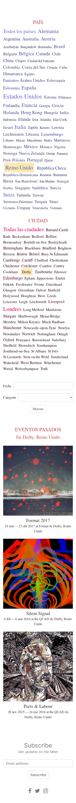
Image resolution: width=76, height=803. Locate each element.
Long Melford (33, 309)
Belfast (51, 236)
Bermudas (45, 47)
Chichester (11, 265)
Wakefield (11, 362)
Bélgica (26, 53)
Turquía (41, 201)
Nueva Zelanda (32, 153)
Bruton (22, 253)
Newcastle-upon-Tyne (39, 327)
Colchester (29, 265)
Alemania (48, 31)
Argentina (11, 39)
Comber (45, 265)
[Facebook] (30, 791)
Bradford (49, 248)
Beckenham (21, 236)
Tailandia (23, 195)
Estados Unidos (22, 96)
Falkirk (8, 284)
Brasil (59, 46)
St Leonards (12, 356)
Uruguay (23, 207)
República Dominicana (20, 174)
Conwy (59, 265)
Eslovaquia (56, 80)
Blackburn (33, 248)
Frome (39, 284)
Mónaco (46, 146)
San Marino (47, 181)
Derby (26, 271)
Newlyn (64, 327)
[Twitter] (37, 791)
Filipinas (65, 97)
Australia (30, 39)
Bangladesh (28, 47)
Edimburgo (13, 278)
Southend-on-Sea (16, 350)
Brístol (34, 253)
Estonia (50, 97)
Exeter (60, 278)
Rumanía (60, 174)
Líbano (8, 140)
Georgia (44, 105)
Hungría (51, 112)
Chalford (41, 260)
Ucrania (9, 207)
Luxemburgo (52, 134)
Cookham (10, 271)
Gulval (41, 290)
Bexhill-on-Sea (35, 242)
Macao (20, 140)
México (31, 146)
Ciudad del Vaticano (41, 60)
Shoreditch (26, 345)
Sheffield (9, 345)
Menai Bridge (50, 316)
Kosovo (45, 127)
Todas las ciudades (23, 229)
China (8, 60)
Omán (50, 153)
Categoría (9, 397)
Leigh (23, 301)
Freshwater (24, 284)
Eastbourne (43, 271)
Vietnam (56, 208)
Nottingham (46, 333)
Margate (9, 316)
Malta (48, 140)
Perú (6, 160)
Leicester (10, 301)
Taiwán (38, 195)
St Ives (53, 350)
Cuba (63, 67)
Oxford (8, 339)
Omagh (62, 333)
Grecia (58, 105)
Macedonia (34, 140)
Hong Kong (31, 112)
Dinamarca (13, 74)
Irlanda (24, 119)
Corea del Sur (33, 67)
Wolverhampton (26, 368)
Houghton (28, 295)
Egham (29, 278)
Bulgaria (10, 53)
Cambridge (11, 260)
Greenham (26, 290)
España (29, 87)
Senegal (63, 181)
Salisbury (59, 339)
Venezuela (40, 207)
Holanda (11, 112)
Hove (41, 295)
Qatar (49, 160)
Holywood (11, 295)
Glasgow (9, 289)
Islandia (45, 119)
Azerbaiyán (11, 47)
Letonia (58, 127)
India (64, 112)
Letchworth (38, 301)
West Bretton (31, 362)
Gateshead (54, 284)
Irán (35, 119)
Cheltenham (59, 260)
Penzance (23, 339)
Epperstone (45, 278)
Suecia (55, 188)
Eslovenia (11, 88)
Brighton (64, 248)
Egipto (29, 73)
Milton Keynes (29, 321)
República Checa (51, 168)
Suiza (9, 194)
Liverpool (56, 301)
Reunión (45, 175)
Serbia (8, 187)
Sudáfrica (40, 187)
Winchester (52, 362)
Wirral (8, 368)
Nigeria (59, 146)
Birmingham (13, 248)
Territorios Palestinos (18, 201)
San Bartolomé (26, 181)
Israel (8, 127)
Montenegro (12, 146)
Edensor (60, 271)
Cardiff (27, 260)
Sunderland (59, 356)
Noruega (10, 153)
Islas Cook (60, 119)
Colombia (11, 67)
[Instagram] (46, 791)
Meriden (9, 321)
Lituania (32, 134)
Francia (29, 105)
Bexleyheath (57, 242)
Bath (6, 236)
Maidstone (54, 309)
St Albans (38, 350)
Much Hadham (53, 321)
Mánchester (12, 327)
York (44, 368)
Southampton (47, 345)
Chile (56, 53)
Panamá (62, 153)
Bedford (38, 236)
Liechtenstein (13, 134)
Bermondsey (12, 242)
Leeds (51, 295)
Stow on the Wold (36, 356)
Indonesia (9, 119)
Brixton (9, 254)
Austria (48, 38)
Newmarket (11, 333)
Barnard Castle (57, 229)
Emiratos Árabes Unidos (24, 80)
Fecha (7, 386)
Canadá (43, 53)
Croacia (52, 67)
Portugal (35, 160)
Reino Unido (19, 167)
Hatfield (54, 289)
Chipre (20, 60)
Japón (33, 127)
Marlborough (28, 316)
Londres (12, 308)
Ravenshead (41, 339)
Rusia (8, 181)
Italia (20, 126)
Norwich (28, 333)
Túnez (53, 201)
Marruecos (62, 140)
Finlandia (11, 105)
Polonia (18, 160)
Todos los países (19, 31)
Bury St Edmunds (54, 253)
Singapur (22, 188)
